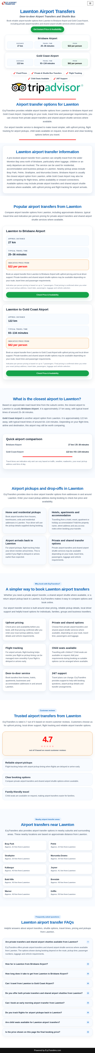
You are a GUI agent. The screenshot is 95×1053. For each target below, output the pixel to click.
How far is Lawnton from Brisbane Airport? (26, 964)
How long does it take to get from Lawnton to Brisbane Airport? (36, 974)
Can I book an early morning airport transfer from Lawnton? (34, 1003)
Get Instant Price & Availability (47, 29)
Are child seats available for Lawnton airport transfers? (32, 1022)
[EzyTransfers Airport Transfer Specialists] (9, 3)
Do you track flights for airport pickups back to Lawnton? (33, 1012)
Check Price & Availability (47, 295)
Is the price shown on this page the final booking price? (32, 1032)
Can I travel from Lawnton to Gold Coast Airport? (29, 983)
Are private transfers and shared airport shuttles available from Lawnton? (41, 942)
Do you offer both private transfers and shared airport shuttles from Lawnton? (44, 993)
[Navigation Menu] (90, 3)
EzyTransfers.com (53, 1050)
